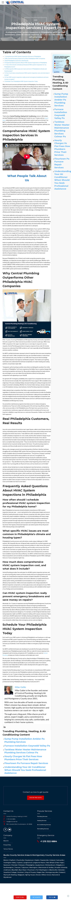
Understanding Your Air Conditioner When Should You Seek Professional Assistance (25, 770)
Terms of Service (8, 849)
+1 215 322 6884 (10, 819)
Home (35, 20)
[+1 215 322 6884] (4, 819)
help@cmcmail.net (11, 821)
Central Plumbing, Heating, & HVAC (16, 816)
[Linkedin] (5, 727)
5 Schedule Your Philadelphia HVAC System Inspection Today (21, 81)
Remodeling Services (43, 828)
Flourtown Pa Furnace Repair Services (26, 763)
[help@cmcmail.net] (4, 821)
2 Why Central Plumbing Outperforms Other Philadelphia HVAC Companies (24, 58)
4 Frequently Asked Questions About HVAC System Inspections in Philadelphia (25, 62)
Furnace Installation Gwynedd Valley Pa (27, 745)
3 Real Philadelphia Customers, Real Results (16, 60)
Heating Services (41, 820)
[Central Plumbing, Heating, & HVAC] (4, 816)
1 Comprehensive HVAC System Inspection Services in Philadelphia (22, 56)
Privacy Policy (7, 845)
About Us (5, 840)
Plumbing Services (42, 816)
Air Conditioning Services (44, 824)
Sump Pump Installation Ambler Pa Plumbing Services (61, 100)
